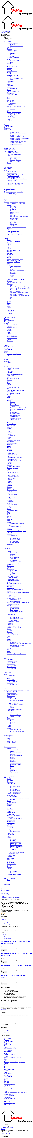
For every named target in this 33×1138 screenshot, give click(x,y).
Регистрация (7, 31)
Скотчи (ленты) (8, 1088)
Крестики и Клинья (9, 1065)
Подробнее (3, 1009)
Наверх (3, 1129)
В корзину (3, 919)
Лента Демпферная (9, 1067)
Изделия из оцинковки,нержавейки (13, 1057)
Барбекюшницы (8, 1041)
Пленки (6, 1078)
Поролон (6, 1082)
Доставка (6, 1040)
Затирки (6, 1056)
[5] (6, 913)
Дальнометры (7, 1051)
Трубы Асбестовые (9, 1095)
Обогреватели (8, 1075)
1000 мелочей (7, 1038)
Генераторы (7, 1043)
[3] (3, 913)
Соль (5, 1091)
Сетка (5, 1087)
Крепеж (6, 1063)
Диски (5, 1053)
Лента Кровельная (9, 1069)
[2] (2, 913)
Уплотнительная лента (10, 1098)
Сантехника (7, 1085)
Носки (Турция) (8, 1073)
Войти (2, 31)
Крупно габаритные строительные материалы (16, 1092)
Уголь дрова (7, 1097)
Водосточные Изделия (10, 1045)
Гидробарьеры (8, 1050)
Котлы (5, 1060)
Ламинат (6, 1066)
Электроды (7, 1104)
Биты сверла (7, 1044)
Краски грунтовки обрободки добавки (14, 1062)
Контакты (6, 1032)
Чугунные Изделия (9, 1100)
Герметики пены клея (10, 1048)
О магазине (7, 1030)
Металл (6, 1070)
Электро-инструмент (9, 1103)
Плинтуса (6, 1079)
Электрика (7, 1101)
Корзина (3, 32)
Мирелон (6, 1072)
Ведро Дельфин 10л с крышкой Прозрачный (16, 965)
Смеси (5, 1089)
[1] (1, 913)
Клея (5, 1059)
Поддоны (6, 1081)
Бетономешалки (8, 1094)
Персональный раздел (7, 1127)
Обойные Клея (8, 1076)
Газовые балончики (9, 1047)
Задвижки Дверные (9, 1054)
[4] (4, 913)
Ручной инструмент (9, 1084)
